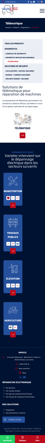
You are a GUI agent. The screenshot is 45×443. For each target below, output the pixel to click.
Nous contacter (24, 368)
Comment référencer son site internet (27, 431)
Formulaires (14, 419)
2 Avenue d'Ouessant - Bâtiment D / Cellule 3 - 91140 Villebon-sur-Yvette (24, 358)
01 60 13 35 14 (10, 2)
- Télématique (12, 61)
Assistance (7, 440)
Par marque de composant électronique (20, 397)
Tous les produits (14, 43)
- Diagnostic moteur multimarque (19, 57)
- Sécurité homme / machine (17, 79)
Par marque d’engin (13, 391)
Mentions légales (27, 428)
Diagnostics (11, 48)
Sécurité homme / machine (15, 413)
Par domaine (10, 388)
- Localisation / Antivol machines (19, 71)
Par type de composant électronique (19, 394)
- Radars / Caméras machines (17, 75)
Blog (24, 373)
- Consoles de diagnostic (15, 53)
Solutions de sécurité (16, 66)
